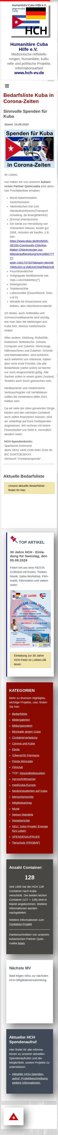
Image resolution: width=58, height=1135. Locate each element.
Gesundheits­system (32, 773)
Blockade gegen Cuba (26, 731)
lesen (21, 943)
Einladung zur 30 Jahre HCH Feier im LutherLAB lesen (30, 660)
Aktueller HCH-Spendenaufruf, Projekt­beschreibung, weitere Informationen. (30, 1078)
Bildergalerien (21, 719)
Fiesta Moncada (22, 761)
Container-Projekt (20, 924)
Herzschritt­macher (24, 779)
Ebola (15, 749)
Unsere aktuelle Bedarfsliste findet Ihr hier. (26, 488)
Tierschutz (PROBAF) (26, 842)
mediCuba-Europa (24, 785)
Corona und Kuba (23, 743)
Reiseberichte (21, 820)
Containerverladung (24, 737)
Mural (15, 808)
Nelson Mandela (22, 814)
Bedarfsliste (19, 714)
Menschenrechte (23, 796)
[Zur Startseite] (29, 20)
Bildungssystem (22, 725)
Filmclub (17, 767)
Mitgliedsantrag (22, 802)
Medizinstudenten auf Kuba (29, 791)
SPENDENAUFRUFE (26, 836)
